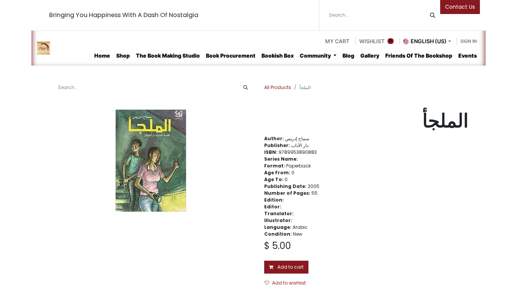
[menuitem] (102, 55)
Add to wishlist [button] (289, 283)
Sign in (468, 41)
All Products (277, 87)
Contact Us (460, 7)
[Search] (432, 15)
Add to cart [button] (290, 267)
